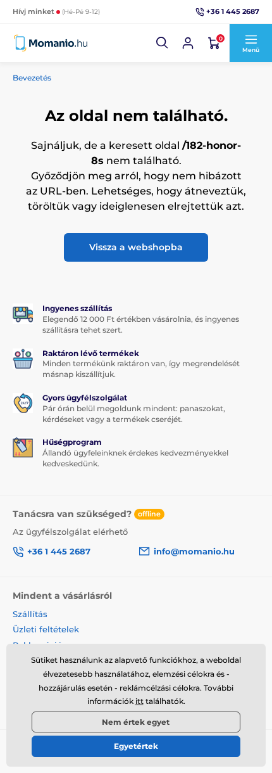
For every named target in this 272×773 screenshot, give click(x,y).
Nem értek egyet (136, 722)
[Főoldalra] (51, 43)
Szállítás (30, 614)
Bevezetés (32, 77)
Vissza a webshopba (136, 247)
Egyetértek (136, 746)
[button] (162, 43)
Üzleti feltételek (46, 629)
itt (139, 701)
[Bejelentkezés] (188, 43)
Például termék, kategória (97, 65)
